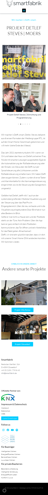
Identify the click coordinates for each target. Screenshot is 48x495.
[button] (24, 10)
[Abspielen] (24, 62)
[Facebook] (8, 430)
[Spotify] (17, 430)
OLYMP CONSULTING (36, 488)
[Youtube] (12, 430)
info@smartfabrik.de (9, 373)
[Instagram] (3, 430)
